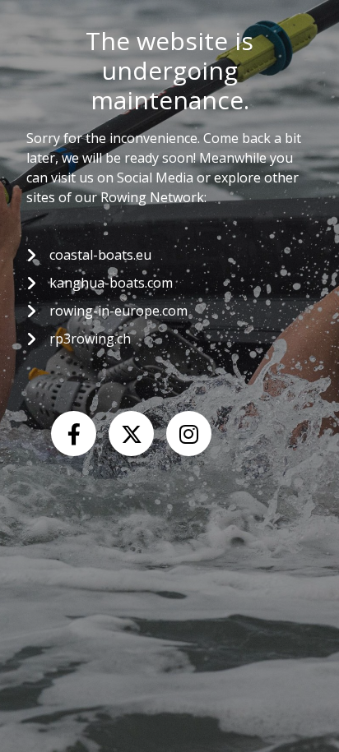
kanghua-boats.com (111, 283)
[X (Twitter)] (131, 433)
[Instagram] (188, 433)
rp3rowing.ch (90, 339)
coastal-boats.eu (100, 255)
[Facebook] (73, 433)
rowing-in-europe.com (118, 311)
